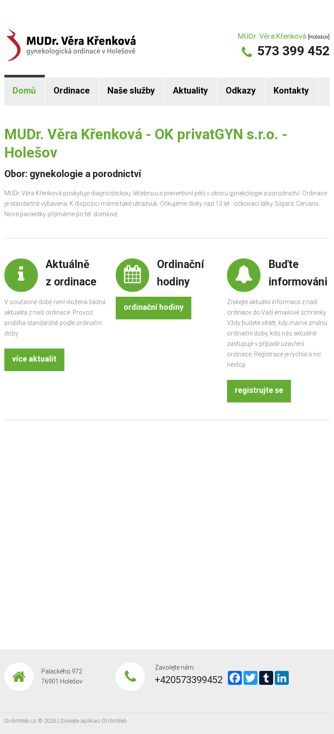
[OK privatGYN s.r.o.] (71, 38)
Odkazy (241, 90)
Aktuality (190, 90)
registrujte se (259, 390)
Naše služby (131, 90)
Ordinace (71, 90)
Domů (24, 90)
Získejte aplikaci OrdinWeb (93, 720)
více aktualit (34, 358)
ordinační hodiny (154, 307)
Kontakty (291, 90)
